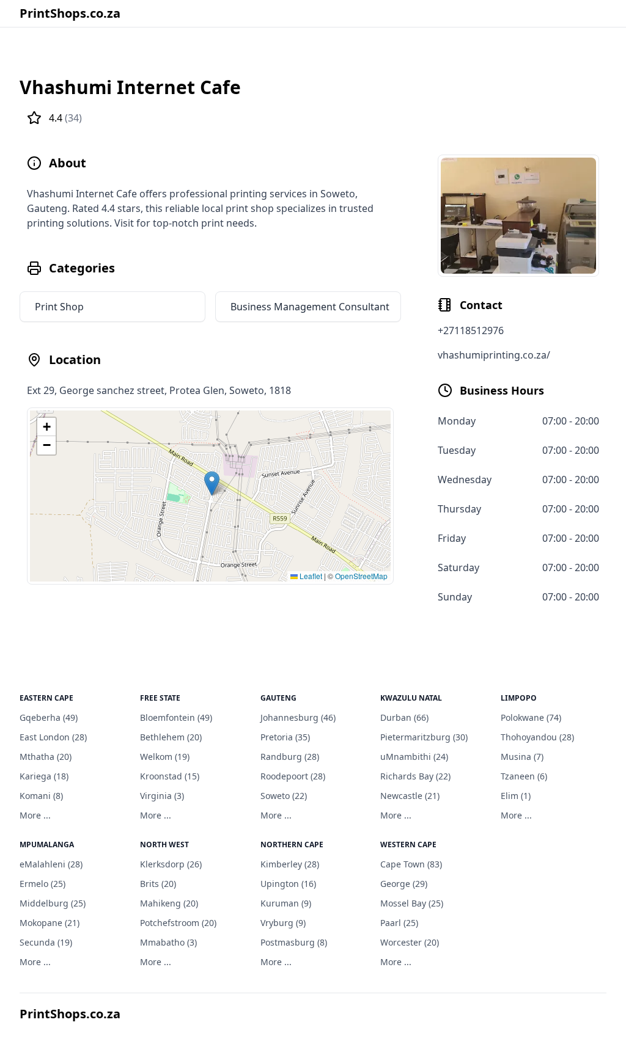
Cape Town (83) (411, 864)
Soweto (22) (283, 795)
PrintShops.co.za (70, 13)
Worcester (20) (409, 942)
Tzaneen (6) (524, 776)
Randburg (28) (289, 756)
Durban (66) (404, 717)
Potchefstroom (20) (178, 922)
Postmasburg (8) (293, 942)
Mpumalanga (47, 844)
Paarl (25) (399, 922)
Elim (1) (516, 795)
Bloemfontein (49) (176, 717)
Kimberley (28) (289, 864)
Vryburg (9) (283, 922)
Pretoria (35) (285, 737)
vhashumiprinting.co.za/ (494, 355)
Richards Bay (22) (415, 776)
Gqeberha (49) (49, 717)
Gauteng (278, 698)
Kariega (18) (44, 776)
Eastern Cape (46, 698)
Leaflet (310, 576)
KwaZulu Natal (411, 698)
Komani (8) (41, 795)
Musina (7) (522, 756)
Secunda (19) (46, 942)
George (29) (403, 883)
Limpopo (519, 698)
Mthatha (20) (46, 756)
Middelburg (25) (53, 903)
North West (164, 844)
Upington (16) (288, 883)
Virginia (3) (162, 795)
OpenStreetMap (361, 576)
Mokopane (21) (49, 922)
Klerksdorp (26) (171, 864)
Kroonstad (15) (169, 776)
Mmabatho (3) (168, 942)
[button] (211, 483)
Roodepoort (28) (292, 776)
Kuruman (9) (285, 903)
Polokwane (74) (531, 717)
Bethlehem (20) (171, 737)
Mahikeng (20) (169, 903)
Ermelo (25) (42, 883)
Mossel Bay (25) (411, 903)
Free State (160, 698)
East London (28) (53, 737)
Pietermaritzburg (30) (424, 737)
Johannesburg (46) (298, 717)
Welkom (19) (165, 756)
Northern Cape (291, 844)
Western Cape (408, 844)
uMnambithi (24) (414, 756)
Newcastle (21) (410, 795)
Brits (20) (158, 883)
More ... (35, 815)
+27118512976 (471, 330)
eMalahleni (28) (51, 864)
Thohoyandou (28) (537, 737)
